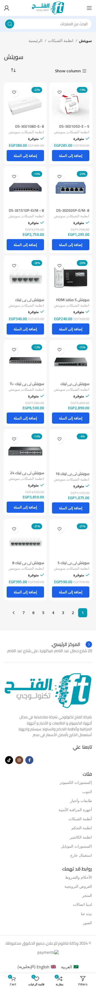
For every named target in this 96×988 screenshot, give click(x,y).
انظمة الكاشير (81, 837)
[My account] (6, 8)
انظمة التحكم (81, 827)
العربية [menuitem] (66, 966)
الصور (87, 922)
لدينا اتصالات (82, 904)
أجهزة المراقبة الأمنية (75, 809)
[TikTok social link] (9, 760)
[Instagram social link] (19, 760)
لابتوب (87, 791)
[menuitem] (69, 966)
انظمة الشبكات (61, 40)
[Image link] (48, 690)
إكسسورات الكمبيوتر (76, 782)
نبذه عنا (86, 913)
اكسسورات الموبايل (76, 846)
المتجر (87, 895)
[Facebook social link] (29, 760)
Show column (68, 71)
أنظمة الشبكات (80, 818)
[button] (70, 155)
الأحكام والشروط (78, 877)
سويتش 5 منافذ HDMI (72, 299)
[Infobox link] (71, 644)
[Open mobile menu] (89, 8)
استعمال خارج (81, 855)
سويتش (59, 132)
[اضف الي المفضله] (59, 92)
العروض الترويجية (78, 886)
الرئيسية (36, 40)
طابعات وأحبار (81, 800)
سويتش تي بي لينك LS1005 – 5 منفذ (29, 301)
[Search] (9, 23)
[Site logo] (48, 7)
